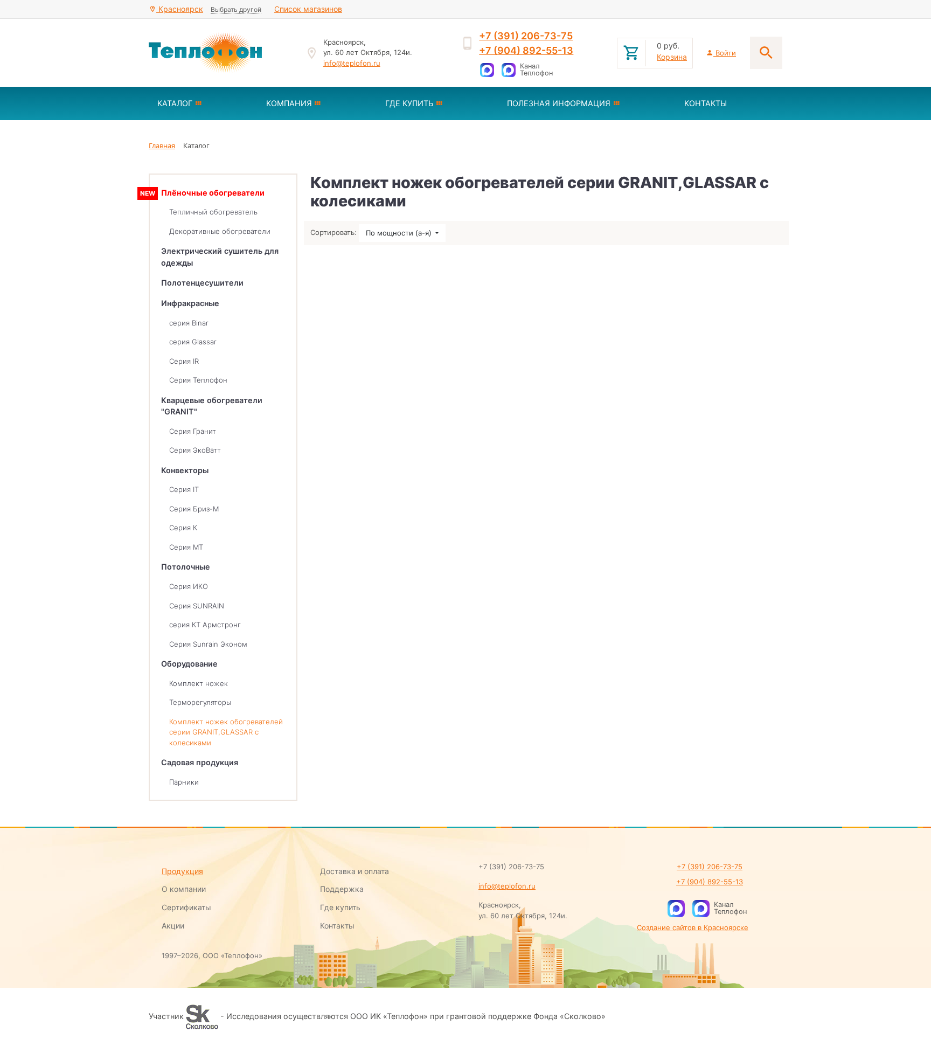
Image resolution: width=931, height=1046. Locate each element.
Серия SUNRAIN (196, 605)
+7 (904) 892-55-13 (526, 50)
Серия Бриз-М (194, 508)
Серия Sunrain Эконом (208, 644)
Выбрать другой (236, 9)
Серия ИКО (188, 586)
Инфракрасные (190, 303)
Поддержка (342, 888)
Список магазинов (308, 8)
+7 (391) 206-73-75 (526, 35)
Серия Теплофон (198, 380)
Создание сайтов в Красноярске (692, 927)
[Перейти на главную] (220, 53)
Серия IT (184, 489)
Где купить (340, 907)
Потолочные (185, 566)
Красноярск (179, 8)
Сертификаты (186, 907)
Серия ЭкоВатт (195, 450)
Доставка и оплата (354, 871)
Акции (173, 925)
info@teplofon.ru (351, 63)
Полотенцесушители (202, 282)
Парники (184, 782)
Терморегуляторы (200, 702)
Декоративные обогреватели (219, 231)
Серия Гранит (192, 431)
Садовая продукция (199, 762)
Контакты (337, 925)
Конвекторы (185, 470)
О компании (184, 888)
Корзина (672, 56)
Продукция (182, 871)
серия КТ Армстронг (205, 624)
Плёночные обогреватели (213, 192)
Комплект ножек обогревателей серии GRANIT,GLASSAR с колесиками (226, 732)
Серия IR (184, 361)
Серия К (183, 527)
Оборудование (189, 663)
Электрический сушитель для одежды (220, 256)
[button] (203, 103)
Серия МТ (186, 547)
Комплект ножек (198, 683)
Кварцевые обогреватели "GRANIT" (211, 406)
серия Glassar (193, 341)
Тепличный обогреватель (213, 211)
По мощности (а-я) (400, 232)
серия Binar (189, 322)
